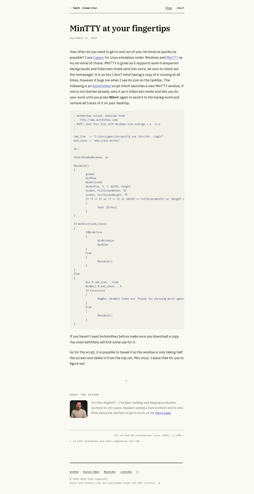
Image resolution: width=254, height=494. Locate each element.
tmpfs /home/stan (83, 8)
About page (163, 413)
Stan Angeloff (106, 402)
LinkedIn (126, 471)
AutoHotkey (101, 86)
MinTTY (172, 57)
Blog (169, 8)
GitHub (74, 471)
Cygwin (98, 57)
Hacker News (91, 471)
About (180, 8)
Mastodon (110, 471)
